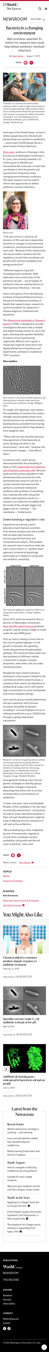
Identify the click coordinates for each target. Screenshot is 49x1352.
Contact (6, 1323)
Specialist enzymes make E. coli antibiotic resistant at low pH (21, 1020)
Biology (6, 876)
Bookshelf (7, 1295)
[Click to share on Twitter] (31, 63)
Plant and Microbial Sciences (18, 626)
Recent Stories (15, 1124)
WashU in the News (18, 1198)
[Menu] (46, 6)
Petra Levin (9, 152)
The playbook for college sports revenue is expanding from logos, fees (23, 1228)
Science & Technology (13, 881)
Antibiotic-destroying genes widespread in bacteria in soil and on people (24, 1079)
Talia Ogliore (17, 56)
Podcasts (7, 1300)
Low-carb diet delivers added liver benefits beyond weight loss (22, 1142)
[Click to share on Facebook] (26, 63)
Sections (36, 19)
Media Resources (11, 1319)
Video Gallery (9, 1304)
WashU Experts (16, 1163)
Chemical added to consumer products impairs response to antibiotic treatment (20, 960)
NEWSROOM (15, 19)
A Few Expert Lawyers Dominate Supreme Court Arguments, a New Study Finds (24, 1215)
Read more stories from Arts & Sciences (21, 901)
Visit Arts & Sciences (12, 906)
